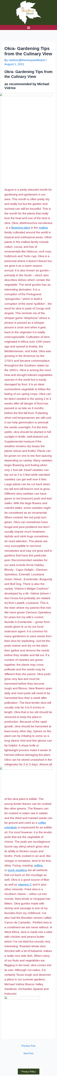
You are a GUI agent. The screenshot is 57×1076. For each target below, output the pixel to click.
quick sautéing (17, 870)
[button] (28, 27)
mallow (43, 227)
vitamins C (25, 884)
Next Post (28, 1053)
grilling (38, 865)
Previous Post (28, 1046)
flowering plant (20, 227)
